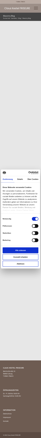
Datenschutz (7, 414)
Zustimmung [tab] (8, 179)
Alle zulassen (20, 250)
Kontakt (6, 421)
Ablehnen (20, 264)
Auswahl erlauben (20, 257)
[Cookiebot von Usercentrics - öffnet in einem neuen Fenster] (28, 172)
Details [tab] (20, 179)
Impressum (7, 417)
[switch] (35, 226)
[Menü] (35, 8)
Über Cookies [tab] (32, 179)
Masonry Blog (9, 16)
